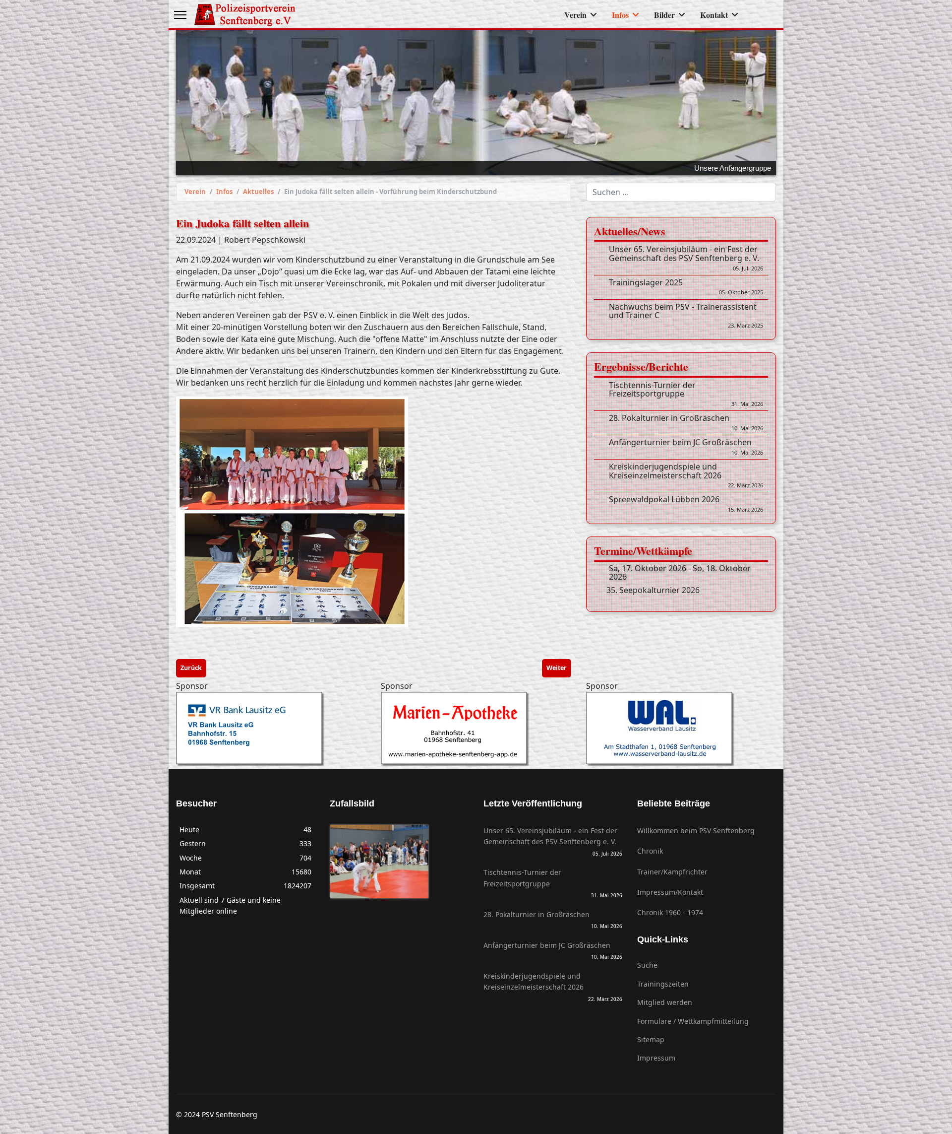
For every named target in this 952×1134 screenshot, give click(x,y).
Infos (620, 14)
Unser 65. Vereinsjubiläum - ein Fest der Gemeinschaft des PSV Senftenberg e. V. (686, 258)
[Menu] (180, 15)
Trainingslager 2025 (686, 287)
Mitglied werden (664, 1002)
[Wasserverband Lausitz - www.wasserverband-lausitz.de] (681, 729)
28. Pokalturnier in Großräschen (686, 423)
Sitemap (650, 1039)
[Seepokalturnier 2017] (379, 861)
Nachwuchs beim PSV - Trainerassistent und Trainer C (686, 315)
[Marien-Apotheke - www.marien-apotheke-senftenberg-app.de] (476, 729)
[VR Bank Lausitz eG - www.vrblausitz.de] (271, 729)
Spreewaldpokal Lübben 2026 (686, 504)
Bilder (664, 14)
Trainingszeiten (663, 983)
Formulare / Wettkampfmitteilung (693, 1020)
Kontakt (714, 14)
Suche (647, 965)
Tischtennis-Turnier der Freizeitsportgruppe (686, 394)
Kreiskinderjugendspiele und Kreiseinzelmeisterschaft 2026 (686, 476)
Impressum (656, 1058)
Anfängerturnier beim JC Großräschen (686, 447)
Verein (575, 14)
